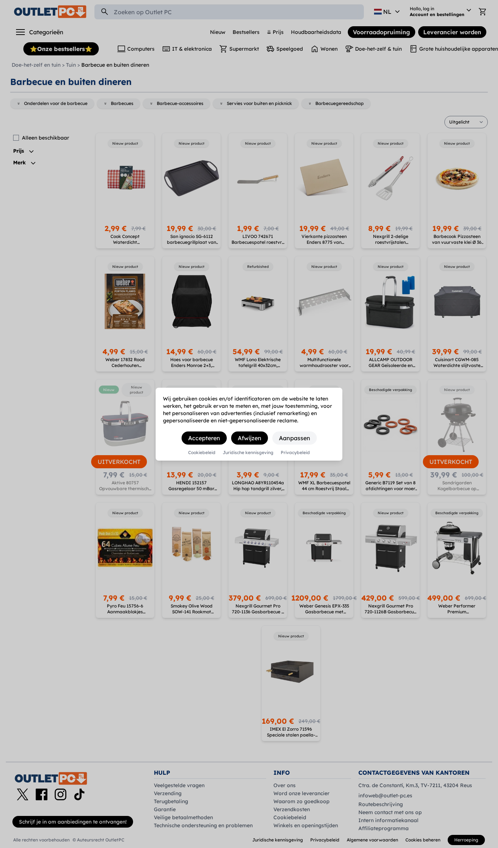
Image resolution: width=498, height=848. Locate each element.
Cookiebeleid (201, 452)
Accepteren (204, 438)
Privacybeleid (295, 452)
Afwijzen (249, 438)
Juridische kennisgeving (248, 452)
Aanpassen (294, 438)
